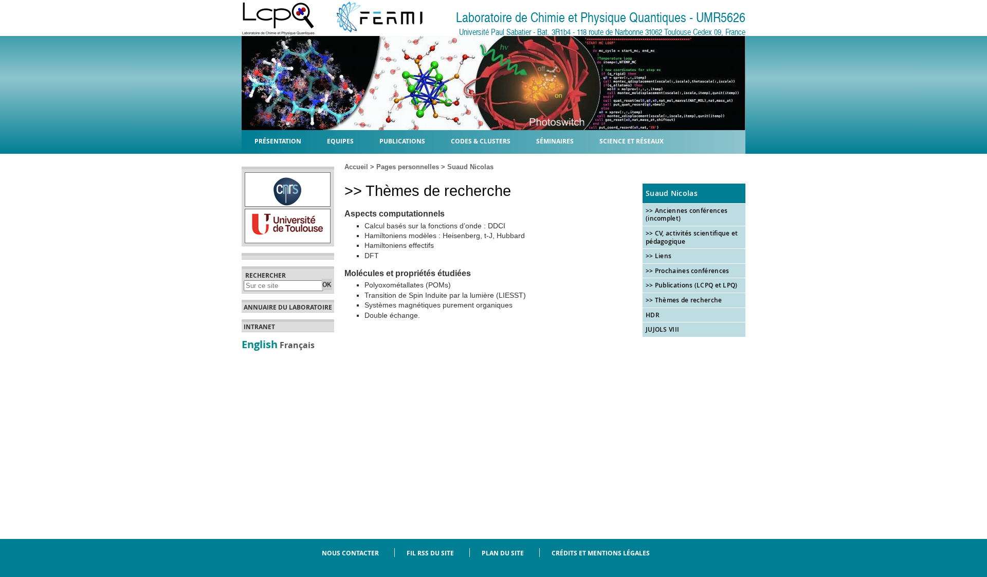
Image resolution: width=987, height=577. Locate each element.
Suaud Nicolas (470, 167)
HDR (653, 315)
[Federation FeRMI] (371, 32)
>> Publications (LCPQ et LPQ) (692, 285)
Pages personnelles (407, 167)
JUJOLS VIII (662, 329)
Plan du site (503, 553)
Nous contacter (350, 553)
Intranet (259, 327)
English (260, 344)
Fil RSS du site (430, 553)
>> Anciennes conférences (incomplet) (686, 214)
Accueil (356, 167)
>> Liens (658, 255)
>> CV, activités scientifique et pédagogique (692, 237)
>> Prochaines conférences (687, 270)
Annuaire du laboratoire (288, 307)
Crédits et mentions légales (601, 553)
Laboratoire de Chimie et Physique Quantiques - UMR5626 (600, 17)
